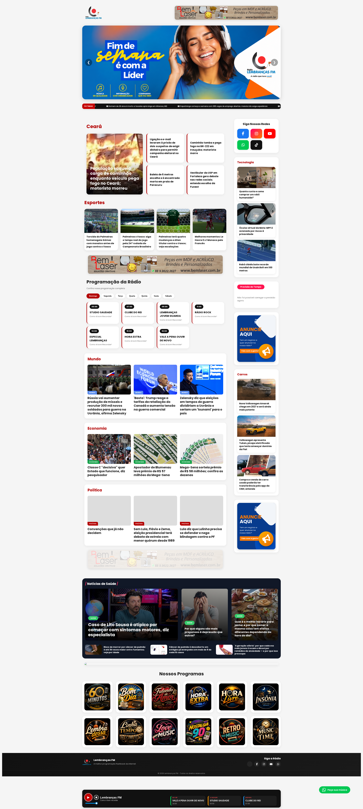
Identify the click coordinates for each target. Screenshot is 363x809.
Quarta (132, 296)
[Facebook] (256, 764)
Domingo (93, 296)
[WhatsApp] (278, 764)
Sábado (168, 296)
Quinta (144, 296)
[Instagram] (264, 764)
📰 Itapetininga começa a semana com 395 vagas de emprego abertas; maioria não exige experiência (95, 106)
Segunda (107, 296)
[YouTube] (271, 764)
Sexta (156, 296)
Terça (120, 296)
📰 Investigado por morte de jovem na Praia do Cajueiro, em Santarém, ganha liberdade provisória (193, 106)
